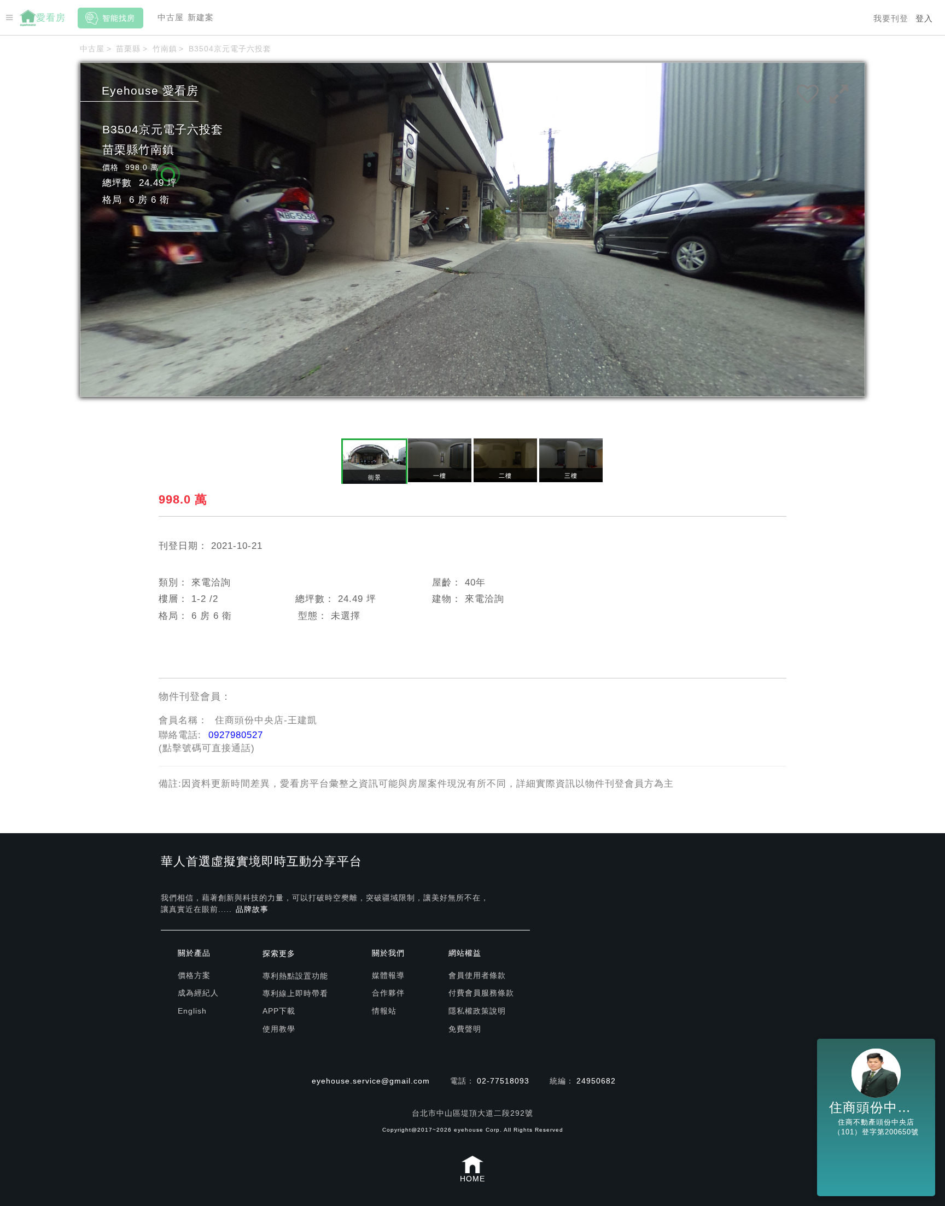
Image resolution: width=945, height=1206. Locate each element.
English (192, 1010)
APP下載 (278, 1010)
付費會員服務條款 (481, 992)
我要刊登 (890, 18)
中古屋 (171, 17)
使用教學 (278, 1028)
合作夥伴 (388, 992)
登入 (924, 18)
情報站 (384, 1010)
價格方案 (194, 975)
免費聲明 (464, 1028)
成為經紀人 (198, 992)
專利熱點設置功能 (295, 975)
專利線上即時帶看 (295, 993)
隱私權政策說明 (477, 1010)
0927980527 (235, 735)
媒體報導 (388, 975)
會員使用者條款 (477, 975)
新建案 (201, 17)
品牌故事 (252, 909)
